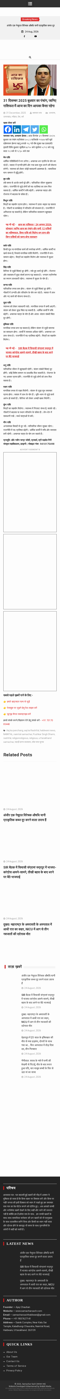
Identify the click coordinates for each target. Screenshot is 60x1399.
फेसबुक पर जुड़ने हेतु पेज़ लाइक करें (22, 707)
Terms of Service (16, 1365)
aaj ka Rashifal (31, 730)
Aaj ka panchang (14, 730)
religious (33, 738)
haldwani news (47, 730)
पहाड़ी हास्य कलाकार (23, 742)
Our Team (11, 1356)
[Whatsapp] (44, 129)
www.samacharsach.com (29, 1311)
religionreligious (20, 738)
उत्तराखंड (7, 116)
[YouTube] (35, 36)
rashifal (7, 738)
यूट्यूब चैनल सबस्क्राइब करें (19, 714)
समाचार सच (37, 113)
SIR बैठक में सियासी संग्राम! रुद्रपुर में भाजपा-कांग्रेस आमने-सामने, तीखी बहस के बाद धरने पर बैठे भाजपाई (29, 872)
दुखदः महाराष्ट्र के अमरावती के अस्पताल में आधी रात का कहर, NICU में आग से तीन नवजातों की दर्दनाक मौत (27, 929)
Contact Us (12, 1361)
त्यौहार (14, 116)
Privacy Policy (14, 1370)
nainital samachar (23, 734)
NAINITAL (8, 734)
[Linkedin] (17, 129)
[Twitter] (35, 129)
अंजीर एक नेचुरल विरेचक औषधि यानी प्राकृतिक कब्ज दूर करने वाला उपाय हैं (38, 979)
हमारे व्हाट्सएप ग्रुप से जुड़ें (18, 701)
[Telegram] (26, 129)
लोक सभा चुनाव (38, 742)
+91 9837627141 (22, 1318)
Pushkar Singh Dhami (44, 734)
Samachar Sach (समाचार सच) (34, 1384)
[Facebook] (24, 36)
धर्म (22, 116)
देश (19, 116)
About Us (11, 1352)
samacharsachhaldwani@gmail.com (31, 1314)
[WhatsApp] (30, 36)
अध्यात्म (52, 113)
